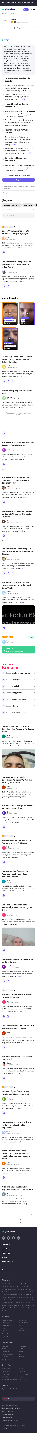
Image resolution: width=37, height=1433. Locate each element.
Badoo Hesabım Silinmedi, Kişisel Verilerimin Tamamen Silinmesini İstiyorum (17, 514)
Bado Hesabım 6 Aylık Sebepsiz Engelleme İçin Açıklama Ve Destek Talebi (18, 729)
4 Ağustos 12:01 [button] (10, 367)
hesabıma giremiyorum (12, 205)
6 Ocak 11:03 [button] (9, 1164)
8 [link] (31, 1215)
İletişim (4, 1270)
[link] (4, 469)
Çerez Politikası (7, 1417)
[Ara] (31, 9)
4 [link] (23, 1215)
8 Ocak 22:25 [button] (9, 1064)
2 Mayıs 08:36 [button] (10, 559)
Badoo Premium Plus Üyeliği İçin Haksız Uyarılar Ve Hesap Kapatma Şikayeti (17, 551)
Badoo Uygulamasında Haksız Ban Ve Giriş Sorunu (17, 960)
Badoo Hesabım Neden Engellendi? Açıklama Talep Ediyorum (18, 443)
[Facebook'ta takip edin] (13, 1238)
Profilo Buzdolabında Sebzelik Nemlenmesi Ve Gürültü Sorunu (18, 1292)
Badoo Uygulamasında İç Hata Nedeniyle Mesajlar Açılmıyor (15, 232)
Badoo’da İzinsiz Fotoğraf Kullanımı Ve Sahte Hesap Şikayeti (17, 806)
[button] (8, 226)
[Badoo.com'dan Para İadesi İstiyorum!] (10, 339)
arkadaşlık (28, 205)
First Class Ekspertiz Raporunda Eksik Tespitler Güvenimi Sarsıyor (18, 1284)
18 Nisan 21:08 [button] (10, 593)
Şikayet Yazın (20, 180)
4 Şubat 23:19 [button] (9, 967)
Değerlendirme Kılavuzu (10, 1420)
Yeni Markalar (6, 1337)
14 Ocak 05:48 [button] (10, 1034)
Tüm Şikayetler (6, 1311)
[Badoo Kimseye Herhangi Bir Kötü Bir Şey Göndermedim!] (10, 314)
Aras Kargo (5, 1351)
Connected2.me (6, 1325)
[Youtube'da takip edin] (8, 1238)
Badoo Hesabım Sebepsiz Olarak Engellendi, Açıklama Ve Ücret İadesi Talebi (16, 264)
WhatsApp (22, 1331)
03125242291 (23, 1379)
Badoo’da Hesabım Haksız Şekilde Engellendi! (17, 1057)
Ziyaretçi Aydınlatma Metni (11, 1408)
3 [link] (19, 1215)
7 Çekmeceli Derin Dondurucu (10, 1389)
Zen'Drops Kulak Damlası (9, 1379)
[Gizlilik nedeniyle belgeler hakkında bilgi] (4, 252)
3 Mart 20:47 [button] (9, 788)
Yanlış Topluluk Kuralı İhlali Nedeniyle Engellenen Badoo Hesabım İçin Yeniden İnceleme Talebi (16, 1155)
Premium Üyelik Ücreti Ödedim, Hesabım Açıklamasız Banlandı (16, 1092)
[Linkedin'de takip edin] (18, 1238)
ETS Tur (21, 1354)
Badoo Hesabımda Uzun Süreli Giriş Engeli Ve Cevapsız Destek (18, 1027)
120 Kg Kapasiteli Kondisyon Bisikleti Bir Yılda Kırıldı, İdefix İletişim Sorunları (18, 1289)
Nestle (21, 1377)
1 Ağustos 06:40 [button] (10, 398)
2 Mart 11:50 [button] (9, 813)
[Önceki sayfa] (6, 1215)
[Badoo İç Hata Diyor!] (27, 314)
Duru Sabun (22, 1369)
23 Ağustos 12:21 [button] (10, 239)
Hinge (3, 1328)
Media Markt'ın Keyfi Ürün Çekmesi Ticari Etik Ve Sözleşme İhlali (18, 1294)
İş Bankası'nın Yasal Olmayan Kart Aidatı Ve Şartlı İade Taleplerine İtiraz (18, 1308)
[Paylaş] (33, 193)
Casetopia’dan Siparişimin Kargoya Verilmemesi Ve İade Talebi (18, 1297)
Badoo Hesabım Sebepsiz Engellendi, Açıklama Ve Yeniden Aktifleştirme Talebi (17, 780)
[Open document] (4, 286)
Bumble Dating (23, 1323)
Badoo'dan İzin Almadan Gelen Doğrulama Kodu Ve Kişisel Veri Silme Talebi (16, 585)
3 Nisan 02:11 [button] (9, 642)
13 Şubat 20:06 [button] (10, 882)
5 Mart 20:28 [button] (9, 737)
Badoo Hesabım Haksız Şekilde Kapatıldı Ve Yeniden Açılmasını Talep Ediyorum (16, 480)
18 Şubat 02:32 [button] (10, 848)
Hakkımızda (6, 1245)
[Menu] (34, 9)
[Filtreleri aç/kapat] (33, 209)
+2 (24, 99)
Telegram (4, 1331)
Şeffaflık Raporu (7, 1261)
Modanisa (5, 1346)
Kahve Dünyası (6, 1377)
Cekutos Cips (6, 1374)
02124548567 (23, 1371)
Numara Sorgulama (7, 1354)
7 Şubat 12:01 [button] (9, 915)
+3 (29, 90)
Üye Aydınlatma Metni (9, 1405)
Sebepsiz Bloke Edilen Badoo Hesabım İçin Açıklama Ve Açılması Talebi (17, 907)
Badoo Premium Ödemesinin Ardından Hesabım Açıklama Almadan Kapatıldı (15, 874)
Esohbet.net (22, 1320)
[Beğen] (3, 193)
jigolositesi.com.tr (7, 1320)
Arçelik (4, 1349)
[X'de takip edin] (3, 1238)
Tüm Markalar (6, 1334)
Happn (21, 1325)
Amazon (21, 1357)
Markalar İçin (6, 1249)
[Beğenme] (6, 193)
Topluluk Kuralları (7, 1414)
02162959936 (6, 1371)
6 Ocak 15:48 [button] (9, 1133)
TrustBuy (4, 1428)
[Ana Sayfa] (9, 9)
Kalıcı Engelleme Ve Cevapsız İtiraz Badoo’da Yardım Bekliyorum (17, 841)
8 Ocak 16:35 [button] (9, 1099)
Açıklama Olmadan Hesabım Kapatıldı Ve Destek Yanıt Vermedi (17, 1188)
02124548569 (6, 1369)
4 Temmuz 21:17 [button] (10, 488)
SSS (3, 1266)
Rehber (4, 1257)
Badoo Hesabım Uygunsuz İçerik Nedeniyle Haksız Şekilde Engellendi (16, 1125)
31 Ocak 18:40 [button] (10, 1002)
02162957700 (23, 1374)
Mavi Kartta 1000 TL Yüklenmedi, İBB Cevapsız (16, 1302)
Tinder (21, 1328)
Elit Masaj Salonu (7, 1323)
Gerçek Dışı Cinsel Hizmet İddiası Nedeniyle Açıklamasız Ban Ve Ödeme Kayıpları (17, 359)
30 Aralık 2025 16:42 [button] (11, 1195)
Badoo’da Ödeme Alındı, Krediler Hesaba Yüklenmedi (16, 995)
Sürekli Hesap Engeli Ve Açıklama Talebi (17, 391)
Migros (21, 1351)
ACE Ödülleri (6, 1253)
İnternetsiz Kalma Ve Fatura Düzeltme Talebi (15, 1286)
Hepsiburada (22, 1346)
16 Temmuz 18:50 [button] (10, 450)
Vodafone (5, 1357)
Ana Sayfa (4, 13)
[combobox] (18, 215)
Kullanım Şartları (7, 1411)
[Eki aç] (18, 420)
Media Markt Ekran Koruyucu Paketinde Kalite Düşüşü (18, 1300)
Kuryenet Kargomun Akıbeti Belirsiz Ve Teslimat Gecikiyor (18, 1305)
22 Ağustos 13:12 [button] (10, 272)
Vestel (21, 1349)
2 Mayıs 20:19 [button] (9, 522)
